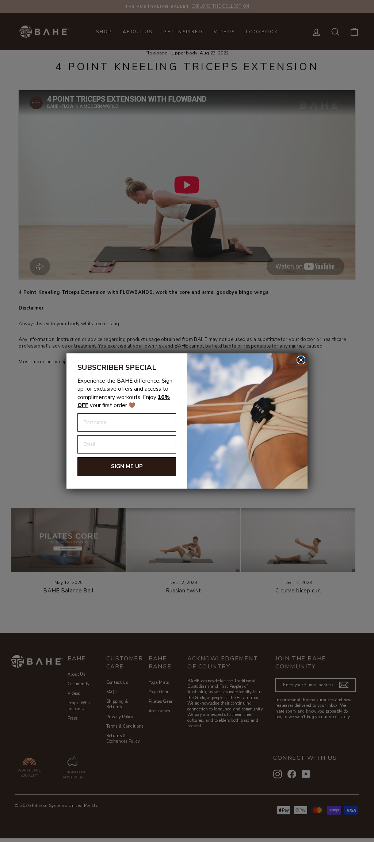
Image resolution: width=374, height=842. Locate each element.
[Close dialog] (301, 360)
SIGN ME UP (127, 466)
